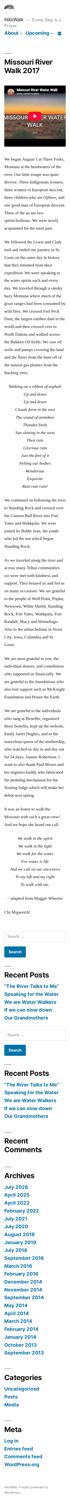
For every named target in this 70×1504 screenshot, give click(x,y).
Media (11, 1405)
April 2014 (16, 1313)
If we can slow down (28, 1010)
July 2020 (16, 1226)
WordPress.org (21, 1464)
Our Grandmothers (26, 1018)
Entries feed (18, 1449)
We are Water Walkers (30, 1002)
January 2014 (20, 1337)
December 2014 (23, 1282)
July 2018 (15, 1250)
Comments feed (23, 1456)
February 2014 (21, 1329)
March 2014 (18, 1321)
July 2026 (16, 1187)
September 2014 (24, 1297)
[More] (59, 33)
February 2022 (21, 1211)
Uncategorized (21, 1389)
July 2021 (15, 1219)
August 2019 (19, 1234)
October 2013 (20, 1345)
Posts (11, 1397)
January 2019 (20, 1242)
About (11, 33)
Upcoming (37, 33)
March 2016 (18, 1266)
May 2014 (16, 1305)
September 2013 (24, 1353)
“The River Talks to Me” (31, 986)
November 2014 (23, 1290)
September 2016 (24, 1258)
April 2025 (17, 1195)
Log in (11, 1441)
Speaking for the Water (31, 994)
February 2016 (21, 1274)
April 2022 (17, 1203)
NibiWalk (13, 19)
